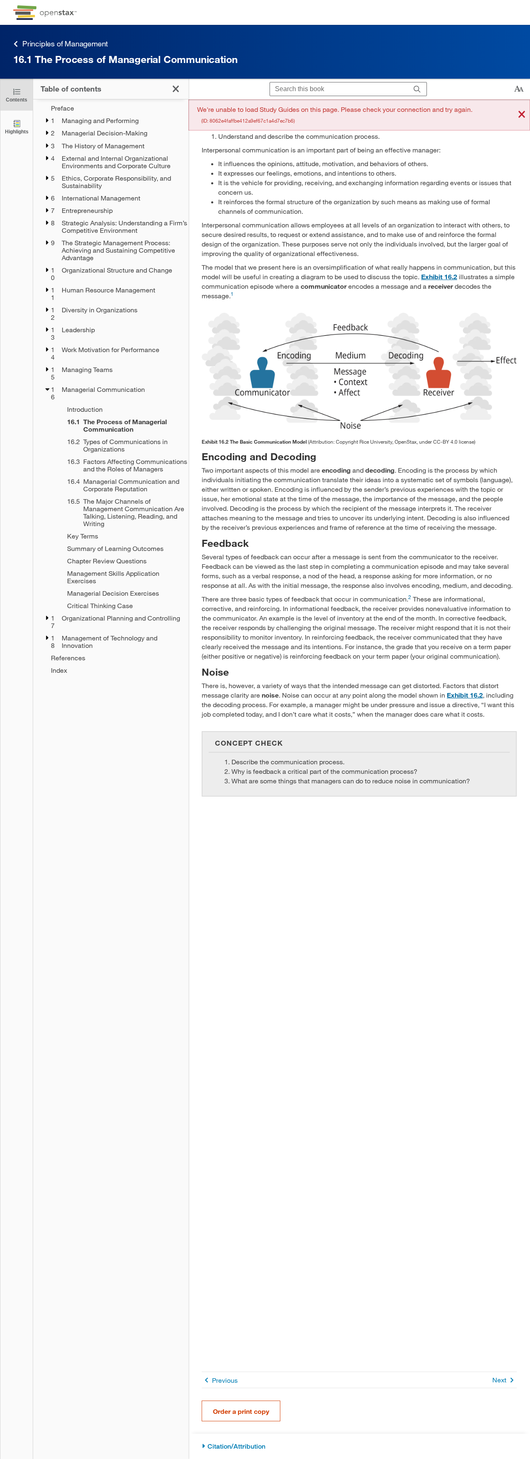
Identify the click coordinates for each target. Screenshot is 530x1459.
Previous (225, 1380)
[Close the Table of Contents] (176, 89)
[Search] (417, 89)
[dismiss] (521, 115)
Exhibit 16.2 (439, 276)
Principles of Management (65, 43)
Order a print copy (241, 1411)
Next (499, 1380)
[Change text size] (519, 89)
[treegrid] (110, 389)
